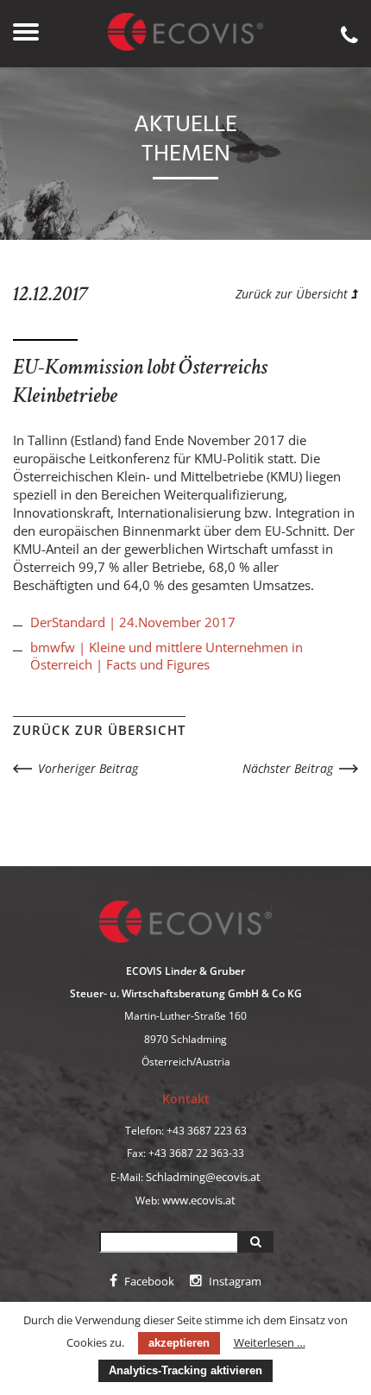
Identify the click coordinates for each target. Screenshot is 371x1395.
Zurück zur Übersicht (293, 294)
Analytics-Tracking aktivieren (185, 1370)
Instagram (233, 1281)
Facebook (148, 1281)
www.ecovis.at (199, 1200)
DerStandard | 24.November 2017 (133, 622)
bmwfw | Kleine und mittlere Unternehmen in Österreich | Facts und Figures (166, 655)
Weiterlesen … (269, 1342)
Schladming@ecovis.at (203, 1176)
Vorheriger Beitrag (88, 768)
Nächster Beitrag (287, 768)
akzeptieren (179, 1342)
